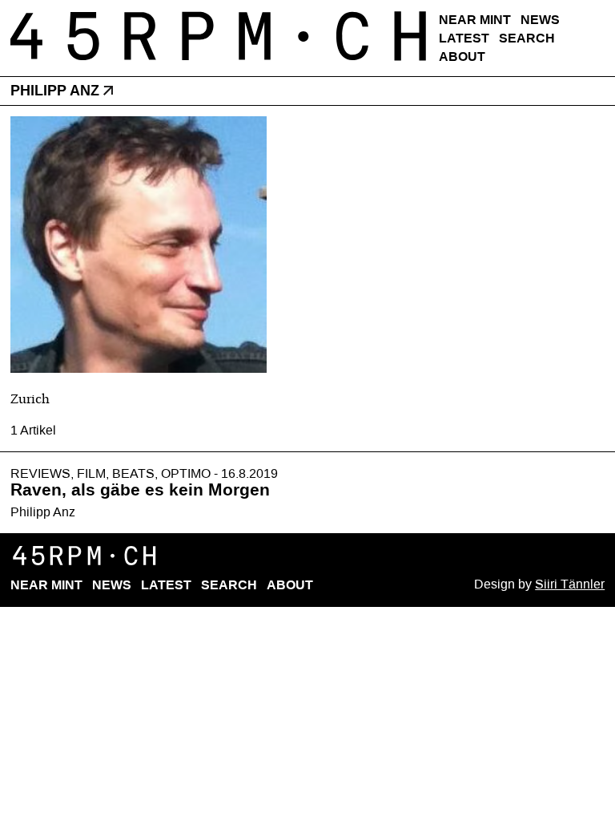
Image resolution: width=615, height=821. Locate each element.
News (540, 19)
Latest (464, 38)
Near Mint (475, 19)
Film (91, 473)
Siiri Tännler (570, 584)
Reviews (40, 473)
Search (527, 38)
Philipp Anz (42, 512)
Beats (133, 473)
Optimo (186, 473)
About (462, 56)
